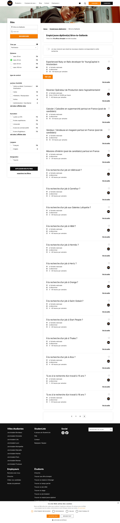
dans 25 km (17, 60)
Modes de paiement (13, 483)
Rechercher (24, 36)
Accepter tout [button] (53, 516)
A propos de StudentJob (42, 432)
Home (45, 29)
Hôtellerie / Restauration (21, 95)
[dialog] (60, 512)
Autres (15, 99)
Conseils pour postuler (41, 501)
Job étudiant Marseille (14, 450)
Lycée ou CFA (17, 117)
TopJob (15, 160)
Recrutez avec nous (13, 473)
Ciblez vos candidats (14, 480)
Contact (46, 3)
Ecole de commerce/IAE (21, 128)
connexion (107, 3)
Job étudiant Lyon (13, 443)
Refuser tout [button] (67, 516)
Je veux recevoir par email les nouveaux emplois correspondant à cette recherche (75, 50)
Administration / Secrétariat (22, 103)
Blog (40, 3)
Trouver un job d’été (40, 487)
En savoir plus (81, 508)
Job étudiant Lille (12, 439)
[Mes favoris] (79, 3)
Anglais (15, 149)
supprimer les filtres (24, 173)
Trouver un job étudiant (41, 494)
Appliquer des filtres (24, 169)
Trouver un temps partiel (42, 483)
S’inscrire (10, 476)
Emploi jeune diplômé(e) (58, 29)
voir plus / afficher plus (18, 106)
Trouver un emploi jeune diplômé (45, 497)
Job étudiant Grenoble (14, 436)
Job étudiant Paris (13, 457)
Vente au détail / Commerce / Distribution (22, 87)
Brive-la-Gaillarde (74, 29)
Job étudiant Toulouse (14, 464)
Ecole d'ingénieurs (19, 131)
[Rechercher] (85, 3)
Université (16, 124)
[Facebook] (67, 432)
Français (16, 145)
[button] (60, 520)
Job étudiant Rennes (14, 460)
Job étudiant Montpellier (15, 446)
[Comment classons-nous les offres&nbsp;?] (37, 44)
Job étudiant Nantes (13, 453)
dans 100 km (17, 67)
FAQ (35, 436)
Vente (15, 92)
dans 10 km (17, 56)
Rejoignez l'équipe (40, 443)
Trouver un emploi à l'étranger (44, 480)
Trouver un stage (39, 490)
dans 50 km (17, 64)
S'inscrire (95, 3)
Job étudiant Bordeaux (14, 432)
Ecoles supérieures (19, 120)
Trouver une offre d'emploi (43, 476)
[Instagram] (63, 432)
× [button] (118, 503)
